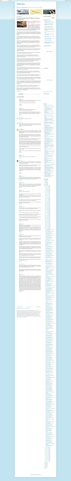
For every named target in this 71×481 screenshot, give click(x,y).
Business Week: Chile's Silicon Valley (49, 164)
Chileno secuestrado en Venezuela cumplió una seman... (48, 431)
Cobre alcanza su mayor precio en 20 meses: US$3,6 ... (49, 362)
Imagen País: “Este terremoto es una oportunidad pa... (49, 298)
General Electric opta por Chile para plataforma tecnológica (49, 169)
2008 (45, 463)
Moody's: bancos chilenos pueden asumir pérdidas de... (49, 377)
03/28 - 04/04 (47, 447)
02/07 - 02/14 (47, 455)
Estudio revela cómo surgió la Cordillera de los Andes (49, 383)
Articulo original (19, 91)
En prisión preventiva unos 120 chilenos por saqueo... (49, 337)
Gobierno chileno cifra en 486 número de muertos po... (49, 316)
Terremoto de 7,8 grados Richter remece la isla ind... (49, 355)
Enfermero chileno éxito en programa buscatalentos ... (49, 388)
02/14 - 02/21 (47, 454)
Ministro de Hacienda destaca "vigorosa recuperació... (49, 348)
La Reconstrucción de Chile (48, 369)
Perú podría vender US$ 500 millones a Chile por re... (49, 399)
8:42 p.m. (23, 234)
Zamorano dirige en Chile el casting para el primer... (49, 350)
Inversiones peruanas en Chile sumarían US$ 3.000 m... (49, 344)
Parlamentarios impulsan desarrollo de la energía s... (49, 273)
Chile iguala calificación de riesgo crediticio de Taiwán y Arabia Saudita (49, 145)
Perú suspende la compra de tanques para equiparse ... (49, 351)
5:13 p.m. (22, 122)
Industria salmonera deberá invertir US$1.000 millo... (49, 292)
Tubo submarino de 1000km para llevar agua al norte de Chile (48, 140)
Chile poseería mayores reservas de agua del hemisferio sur (49, 175)
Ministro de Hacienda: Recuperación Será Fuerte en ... (49, 366)
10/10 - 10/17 (47, 198)
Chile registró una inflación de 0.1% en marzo (49, 299)
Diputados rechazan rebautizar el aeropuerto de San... (49, 248)
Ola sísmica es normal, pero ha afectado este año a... (49, 260)
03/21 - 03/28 (47, 448)
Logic (19, 160)
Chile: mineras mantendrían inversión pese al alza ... (48, 335)
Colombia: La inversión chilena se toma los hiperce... (49, 412)
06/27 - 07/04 (47, 215)
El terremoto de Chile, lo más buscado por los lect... (49, 242)
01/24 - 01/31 (47, 457)
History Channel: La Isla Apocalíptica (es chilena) (48, 318)
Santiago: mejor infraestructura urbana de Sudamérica (48, 174)
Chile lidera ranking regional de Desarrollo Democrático (48, 109)
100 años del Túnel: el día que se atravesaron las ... (49, 421)
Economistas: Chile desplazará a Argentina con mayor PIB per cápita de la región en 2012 (49, 43)
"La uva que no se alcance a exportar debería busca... (49, 387)
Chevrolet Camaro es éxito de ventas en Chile (49, 305)
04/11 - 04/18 (47, 227)
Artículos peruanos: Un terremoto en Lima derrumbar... (49, 255)
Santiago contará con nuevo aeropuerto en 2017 (48, 131)
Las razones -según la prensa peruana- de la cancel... (49, 327)
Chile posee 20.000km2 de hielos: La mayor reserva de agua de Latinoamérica (49, 161)
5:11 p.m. (22, 117)
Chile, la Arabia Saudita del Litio (48, 155)
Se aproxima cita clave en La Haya (49, 287)
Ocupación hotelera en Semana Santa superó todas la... (49, 410)
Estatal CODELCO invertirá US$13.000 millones (48, 394)
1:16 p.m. (23, 190)
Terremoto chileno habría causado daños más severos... (49, 296)
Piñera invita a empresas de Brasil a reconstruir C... (49, 241)
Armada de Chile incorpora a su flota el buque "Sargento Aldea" (49, 38)
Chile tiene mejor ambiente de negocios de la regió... (49, 390)
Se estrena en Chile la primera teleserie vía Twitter (49, 445)
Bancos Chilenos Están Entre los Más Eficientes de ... (49, 290)
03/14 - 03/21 (47, 449)
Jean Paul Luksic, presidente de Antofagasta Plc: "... (49, 417)
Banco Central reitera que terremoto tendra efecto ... (49, 401)
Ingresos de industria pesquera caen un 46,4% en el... (49, 396)
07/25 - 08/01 (47, 210)
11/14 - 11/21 (47, 192)
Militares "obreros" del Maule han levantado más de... (49, 261)
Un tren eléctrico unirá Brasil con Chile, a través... (49, 230)
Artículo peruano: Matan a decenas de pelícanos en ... (49, 436)
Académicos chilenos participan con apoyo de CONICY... (49, 312)
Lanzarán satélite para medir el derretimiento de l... (49, 438)
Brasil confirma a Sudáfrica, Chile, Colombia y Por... (49, 276)
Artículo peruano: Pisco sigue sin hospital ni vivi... (49, 427)
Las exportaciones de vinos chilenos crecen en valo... (49, 307)
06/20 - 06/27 (47, 216)
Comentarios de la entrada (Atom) (24, 308)
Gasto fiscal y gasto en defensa (49, 269)
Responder (20, 105)
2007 (45, 464)
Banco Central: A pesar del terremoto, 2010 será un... (49, 357)
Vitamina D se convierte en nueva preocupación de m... (49, 435)
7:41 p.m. (23, 155)
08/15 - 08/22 (47, 207)
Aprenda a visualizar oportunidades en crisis (48, 379)
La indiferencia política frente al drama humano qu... (49, 246)
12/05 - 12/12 (47, 189)
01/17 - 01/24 (47, 458)
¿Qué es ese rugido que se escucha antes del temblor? (49, 368)
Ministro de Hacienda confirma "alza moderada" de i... (49, 364)
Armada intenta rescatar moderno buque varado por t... (49, 403)
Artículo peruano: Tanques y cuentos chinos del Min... (49, 253)
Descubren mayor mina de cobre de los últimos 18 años (49, 165)
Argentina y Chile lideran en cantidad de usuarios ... (49, 284)
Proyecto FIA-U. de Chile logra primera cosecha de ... (49, 271)
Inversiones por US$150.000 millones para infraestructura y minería (49, 127)
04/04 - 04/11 (47, 228)
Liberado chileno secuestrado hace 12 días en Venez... (49, 319)
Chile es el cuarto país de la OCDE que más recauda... (49, 323)
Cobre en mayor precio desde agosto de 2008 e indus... (49, 333)
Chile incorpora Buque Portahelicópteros (47, 125)
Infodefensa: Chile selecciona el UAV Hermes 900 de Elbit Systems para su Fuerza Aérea (49, 29)
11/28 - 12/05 (47, 190)
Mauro (20, 129)
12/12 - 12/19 (47, 188)
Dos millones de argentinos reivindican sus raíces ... (48, 433)
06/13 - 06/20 (47, 217)
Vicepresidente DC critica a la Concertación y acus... (49, 440)
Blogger (40, 474)
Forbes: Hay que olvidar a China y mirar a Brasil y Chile (48, 138)
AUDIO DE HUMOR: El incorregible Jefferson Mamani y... (49, 258)
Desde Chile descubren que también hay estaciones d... (49, 308)
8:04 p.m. (22, 160)
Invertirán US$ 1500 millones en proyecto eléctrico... (49, 235)
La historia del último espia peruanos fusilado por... (48, 288)
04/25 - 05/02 (47, 225)
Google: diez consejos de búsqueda (48, 244)
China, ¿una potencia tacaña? (49, 374)
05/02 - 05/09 (47, 224)
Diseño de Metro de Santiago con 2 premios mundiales (49, 133)
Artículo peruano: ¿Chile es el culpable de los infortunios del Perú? (49, 22)
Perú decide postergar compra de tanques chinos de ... (49, 353)
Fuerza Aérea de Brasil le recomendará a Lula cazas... (49, 325)
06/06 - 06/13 (47, 218)
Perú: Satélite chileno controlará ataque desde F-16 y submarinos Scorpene (48, 24)
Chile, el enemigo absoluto (47, 40)
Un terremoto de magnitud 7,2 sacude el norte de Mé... (49, 414)
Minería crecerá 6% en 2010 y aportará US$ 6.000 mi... (49, 371)
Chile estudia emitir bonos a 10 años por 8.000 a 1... (49, 233)
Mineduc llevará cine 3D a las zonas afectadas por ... (49, 263)
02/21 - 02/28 (47, 453)
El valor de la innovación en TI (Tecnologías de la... (49, 385)
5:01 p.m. (23, 108)
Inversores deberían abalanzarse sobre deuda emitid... (49, 232)
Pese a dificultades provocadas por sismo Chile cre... (49, 321)
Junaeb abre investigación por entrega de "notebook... (49, 359)
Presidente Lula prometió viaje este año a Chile (49, 239)
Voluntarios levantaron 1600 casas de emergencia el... (49, 405)
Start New (48, 91)
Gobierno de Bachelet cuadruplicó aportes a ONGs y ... (49, 423)
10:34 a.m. (23, 274)
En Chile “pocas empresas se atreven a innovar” (49, 407)
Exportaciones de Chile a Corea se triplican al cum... (49, 266)
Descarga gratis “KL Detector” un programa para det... (49, 341)
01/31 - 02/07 (47, 456)
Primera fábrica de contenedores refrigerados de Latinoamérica (48, 119)
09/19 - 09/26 (47, 201)
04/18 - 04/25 (47, 226)
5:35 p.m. (23, 129)
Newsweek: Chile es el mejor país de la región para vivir (49, 34)
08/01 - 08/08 (47, 209)
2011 (45, 183)
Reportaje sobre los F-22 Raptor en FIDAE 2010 (49, 376)
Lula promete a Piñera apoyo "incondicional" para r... (49, 237)
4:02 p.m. (23, 99)
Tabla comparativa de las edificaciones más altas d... (49, 303)
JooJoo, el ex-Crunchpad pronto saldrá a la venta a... (49, 331)
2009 (45, 462)
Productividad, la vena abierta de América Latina (49, 373)
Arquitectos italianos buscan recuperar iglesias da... (49, 425)
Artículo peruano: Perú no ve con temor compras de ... (49, 252)
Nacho (20, 117)
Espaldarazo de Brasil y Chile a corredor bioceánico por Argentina (48, 167)
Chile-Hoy (21, 4)
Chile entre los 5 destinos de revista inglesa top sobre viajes (49, 170)
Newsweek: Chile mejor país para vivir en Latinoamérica (48, 141)
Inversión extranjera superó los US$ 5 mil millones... (49, 342)
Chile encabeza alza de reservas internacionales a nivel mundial (48, 122)
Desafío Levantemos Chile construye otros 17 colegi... (49, 250)
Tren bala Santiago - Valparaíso (48, 154)
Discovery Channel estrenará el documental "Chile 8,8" (49, 416)
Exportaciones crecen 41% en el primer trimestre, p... (49, 346)
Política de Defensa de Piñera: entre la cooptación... (49, 278)
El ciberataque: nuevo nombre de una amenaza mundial (49, 339)
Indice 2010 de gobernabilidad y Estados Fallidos (48, 143)
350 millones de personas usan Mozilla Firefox (49, 381)
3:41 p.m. (23, 206)
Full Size (51, 91)
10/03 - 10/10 (47, 199)
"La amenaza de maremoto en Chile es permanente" (49, 442)
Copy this (45, 91)
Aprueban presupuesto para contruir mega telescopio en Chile (49, 129)
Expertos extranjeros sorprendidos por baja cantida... (49, 314)
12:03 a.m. (23, 182)
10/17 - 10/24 (47, 197)
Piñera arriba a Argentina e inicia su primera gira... (49, 286)
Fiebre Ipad (46, 330)
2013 (45, 181)
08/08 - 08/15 (47, 208)
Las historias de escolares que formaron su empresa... (49, 428)
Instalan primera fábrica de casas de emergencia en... (49, 280)
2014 (45, 180)
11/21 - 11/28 (47, 191)
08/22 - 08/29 (47, 206)
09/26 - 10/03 (47, 200)
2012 (45, 182)
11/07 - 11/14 (47, 193)
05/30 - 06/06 (47, 219)
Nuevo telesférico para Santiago (48, 130)
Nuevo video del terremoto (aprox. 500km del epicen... (49, 361)
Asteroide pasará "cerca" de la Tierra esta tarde (49, 310)
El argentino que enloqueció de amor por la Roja (49, 397)
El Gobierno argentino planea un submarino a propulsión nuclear (48, 27)
